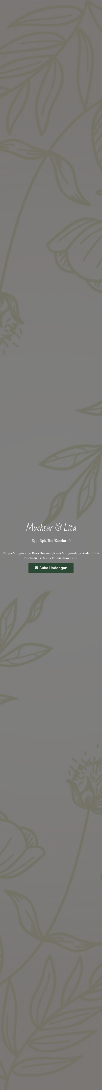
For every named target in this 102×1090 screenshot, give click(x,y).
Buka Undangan (53, 568)
